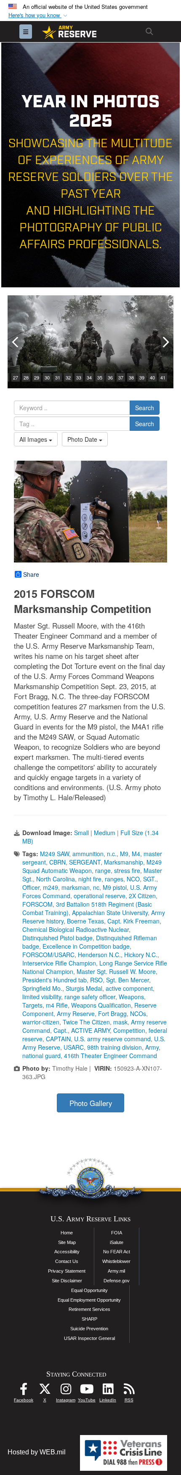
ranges (114, 879)
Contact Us (66, 1261)
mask (120, 1022)
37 (120, 377)
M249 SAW (54, 853)
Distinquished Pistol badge (57, 938)
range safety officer (89, 996)
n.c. (112, 853)
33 (78, 377)
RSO (96, 980)
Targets (32, 1005)
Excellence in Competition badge (86, 946)
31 (57, 377)
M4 (136, 853)
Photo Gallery (90, 1103)
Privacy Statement (66, 1270)
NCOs (138, 1013)
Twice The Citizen (86, 1022)
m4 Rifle (57, 1005)
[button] (38, 15)
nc (96, 887)
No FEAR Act (116, 1251)
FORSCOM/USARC (48, 954)
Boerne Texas (85, 921)
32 (68, 377)
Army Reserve (76, 1013)
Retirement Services (89, 1309)
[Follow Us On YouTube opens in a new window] (86, 1391)
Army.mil (116, 1270)
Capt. (60, 1030)
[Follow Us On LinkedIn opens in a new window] (107, 1391)
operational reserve (99, 895)
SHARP (89, 1318)
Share (31, 574)
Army (152, 1047)
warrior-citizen (40, 1022)
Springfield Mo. (42, 988)
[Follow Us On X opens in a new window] (44, 1391)
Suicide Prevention (89, 1328)
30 (47, 377)
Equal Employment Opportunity (89, 1300)
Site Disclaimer (67, 1280)
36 (110, 377)
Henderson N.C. (99, 954)
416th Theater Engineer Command (110, 1055)
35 (99, 377)
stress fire (127, 870)
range (103, 870)
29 (36, 377)
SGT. (149, 879)
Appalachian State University (110, 912)
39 (141, 377)
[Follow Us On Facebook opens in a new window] (23, 1391)
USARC (74, 1047)
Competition (129, 1030)
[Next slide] (165, 341)
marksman (75, 887)
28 (26, 377)
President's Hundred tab (54, 980)
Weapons (131, 996)
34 (89, 377)
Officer (31, 887)
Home (67, 1232)
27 (15, 377)
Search (144, 407)
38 (131, 377)
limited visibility (41, 996)
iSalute (116, 1242)
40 (152, 377)
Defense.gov (117, 1280)
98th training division (114, 1047)
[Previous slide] (16, 341)
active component (129, 988)
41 (162, 377)
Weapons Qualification (101, 1005)
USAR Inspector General (89, 1338)
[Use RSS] (128, 1391)
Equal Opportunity (89, 1290)
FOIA (116, 1232)
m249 (50, 887)
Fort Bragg (112, 1013)
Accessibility (67, 1251)
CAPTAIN (58, 1039)
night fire (89, 879)
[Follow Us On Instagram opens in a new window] (65, 1391)
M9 (124, 853)
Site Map (67, 1242)
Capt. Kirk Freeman (133, 921)
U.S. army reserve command (112, 1039)
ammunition (88, 853)
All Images (34, 439)
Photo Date (83, 439)
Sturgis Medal (84, 988)
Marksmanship (123, 862)
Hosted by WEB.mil (37, 1452)
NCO (133, 879)
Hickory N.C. (140, 954)
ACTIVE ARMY (90, 1030)
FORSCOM (37, 904)
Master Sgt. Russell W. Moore (116, 971)
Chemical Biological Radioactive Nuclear (75, 929)
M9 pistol (115, 887)
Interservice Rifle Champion (59, 963)
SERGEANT (85, 862)
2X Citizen (142, 895)
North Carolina (55, 879)
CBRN (57, 862)
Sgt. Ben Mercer (127, 980)
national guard (41, 1055)
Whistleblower (116, 1261)
